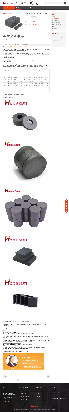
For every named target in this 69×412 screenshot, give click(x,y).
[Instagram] (58, 392)
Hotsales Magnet (56, 28)
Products (18, 7)
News (55, 7)
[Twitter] (56, 392)
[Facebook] (52, 392)
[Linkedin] (54, 392)
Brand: (20, 42)
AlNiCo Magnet (56, 16)
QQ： (53, 40)
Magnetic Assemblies (57, 22)
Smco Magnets (56, 26)
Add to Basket (32, 24)
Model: (5, 42)
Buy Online (41, 7)
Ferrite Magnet (56, 18)
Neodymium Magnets (57, 24)
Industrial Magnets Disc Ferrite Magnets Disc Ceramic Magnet (16, 44)
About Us (49, 7)
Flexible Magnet (56, 20)
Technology (33, 7)
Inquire (32, 21)
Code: (35, 42)
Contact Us (62, 7)
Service (25, 7)
